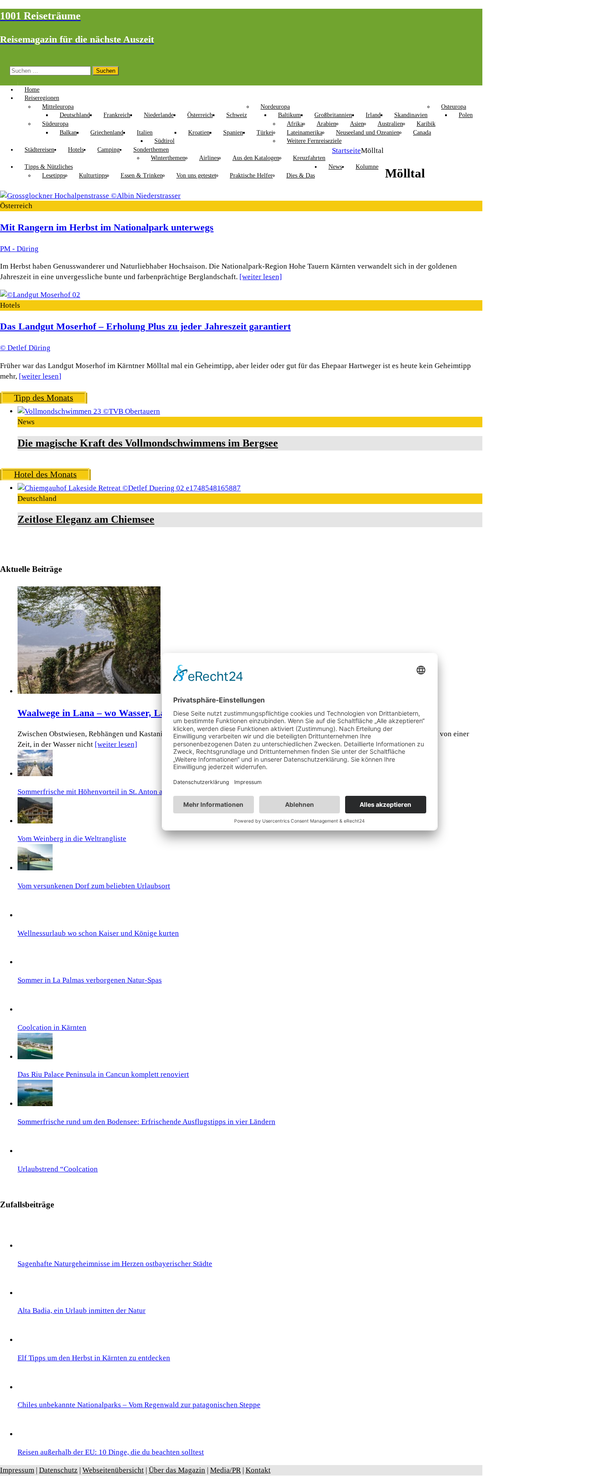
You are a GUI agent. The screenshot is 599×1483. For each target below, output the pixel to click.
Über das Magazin (177, 1470)
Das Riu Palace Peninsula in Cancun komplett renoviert (103, 1074)
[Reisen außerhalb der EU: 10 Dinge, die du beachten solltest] (35, 1434)
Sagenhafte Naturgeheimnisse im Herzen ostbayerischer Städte (115, 1263)
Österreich (200, 115)
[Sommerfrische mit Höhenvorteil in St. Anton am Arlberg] (35, 774)
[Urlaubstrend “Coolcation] (35, 1151)
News (335, 166)
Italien (145, 132)
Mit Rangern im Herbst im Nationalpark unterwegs (107, 227)
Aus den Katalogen (255, 158)
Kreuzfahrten (309, 158)
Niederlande (159, 115)
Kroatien (199, 132)
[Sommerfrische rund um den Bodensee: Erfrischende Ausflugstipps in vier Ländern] (35, 1104)
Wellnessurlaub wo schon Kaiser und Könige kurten (98, 933)
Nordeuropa (275, 106)
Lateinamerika (304, 132)
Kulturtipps (93, 175)
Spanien (233, 132)
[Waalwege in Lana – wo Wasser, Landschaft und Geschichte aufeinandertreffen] (89, 691)
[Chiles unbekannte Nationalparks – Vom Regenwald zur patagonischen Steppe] (35, 1387)
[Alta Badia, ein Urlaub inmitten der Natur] (35, 1293)
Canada (422, 132)
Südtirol (164, 141)
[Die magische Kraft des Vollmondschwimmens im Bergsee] (89, 411)
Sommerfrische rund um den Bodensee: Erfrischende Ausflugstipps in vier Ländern (146, 1122)
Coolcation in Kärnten (52, 1027)
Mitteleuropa (58, 106)
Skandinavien (411, 115)
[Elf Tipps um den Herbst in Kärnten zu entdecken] (35, 1340)
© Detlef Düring (25, 348)
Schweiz (236, 115)
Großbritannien (333, 115)
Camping (108, 149)
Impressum (17, 1470)
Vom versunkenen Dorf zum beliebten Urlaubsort (94, 886)
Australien (390, 124)
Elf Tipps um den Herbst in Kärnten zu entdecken (94, 1358)
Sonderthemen (151, 149)
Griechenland (106, 132)
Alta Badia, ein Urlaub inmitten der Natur (82, 1310)
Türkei (265, 132)
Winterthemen (168, 158)
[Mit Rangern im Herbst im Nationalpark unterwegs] (90, 196)
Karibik (426, 124)
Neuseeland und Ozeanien (367, 132)
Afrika (295, 124)
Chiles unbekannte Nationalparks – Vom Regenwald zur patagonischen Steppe (139, 1405)
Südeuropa (55, 124)
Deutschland (75, 115)
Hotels (76, 149)
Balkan (68, 132)
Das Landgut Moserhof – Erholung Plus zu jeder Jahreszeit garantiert (145, 326)
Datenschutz (58, 1470)
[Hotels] (40, 295)
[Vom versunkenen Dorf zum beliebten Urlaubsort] (35, 868)
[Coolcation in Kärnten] (35, 1009)
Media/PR (225, 1470)
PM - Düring (19, 249)
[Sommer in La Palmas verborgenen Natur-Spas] (35, 962)
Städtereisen (39, 149)
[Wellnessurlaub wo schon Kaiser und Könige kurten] (35, 915)
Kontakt (258, 1470)
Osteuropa (453, 106)
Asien (357, 124)
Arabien (326, 124)
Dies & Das (300, 175)
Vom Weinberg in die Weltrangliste (72, 838)
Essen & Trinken (142, 175)
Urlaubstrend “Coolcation (58, 1169)
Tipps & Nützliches (49, 166)
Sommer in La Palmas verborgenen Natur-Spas (90, 980)
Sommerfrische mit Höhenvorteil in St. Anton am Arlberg (106, 792)
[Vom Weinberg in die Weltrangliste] (35, 821)
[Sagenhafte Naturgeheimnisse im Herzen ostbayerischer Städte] (35, 1246)
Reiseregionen (42, 98)
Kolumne (367, 166)
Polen (466, 115)
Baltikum (289, 115)
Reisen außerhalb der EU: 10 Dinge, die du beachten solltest (111, 1452)
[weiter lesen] (260, 277)
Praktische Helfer (251, 175)
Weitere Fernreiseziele (314, 141)
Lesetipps (53, 175)
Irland (373, 115)
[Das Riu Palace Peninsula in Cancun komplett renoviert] (35, 1057)
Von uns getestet (196, 175)
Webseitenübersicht (113, 1470)
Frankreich (116, 115)
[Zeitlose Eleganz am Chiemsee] (129, 488)
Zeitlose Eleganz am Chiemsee (86, 519)
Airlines (209, 158)
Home (32, 89)
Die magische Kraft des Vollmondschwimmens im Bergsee (148, 443)
